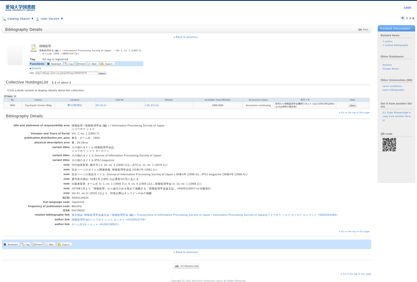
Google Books (391, 68)
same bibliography (393, 90)
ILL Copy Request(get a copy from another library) (397, 116)
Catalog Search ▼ (20, 18)
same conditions (392, 86)
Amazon (387, 64)
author (389, 41)
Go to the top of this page (355, 112)
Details (36, 68)
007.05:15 (101, 105)
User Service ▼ (52, 18)
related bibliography (397, 45)
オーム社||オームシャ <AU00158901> (95, 224)
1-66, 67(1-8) (151, 105)
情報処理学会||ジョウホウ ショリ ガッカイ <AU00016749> (109, 219)
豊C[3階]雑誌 (74, 105)
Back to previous (187, 37)
